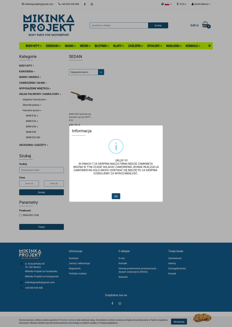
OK (116, 196)
